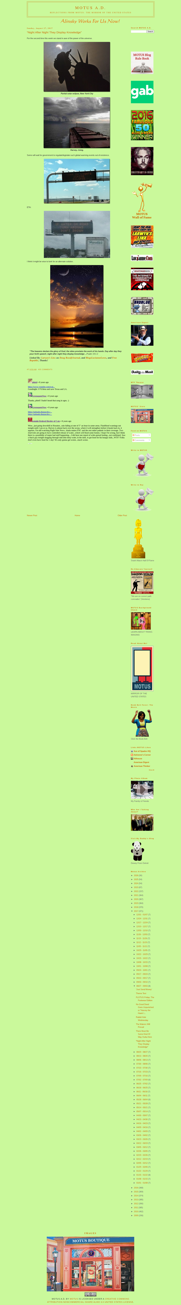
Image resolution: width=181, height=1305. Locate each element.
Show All (151, 770)
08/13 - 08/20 (142, 1056)
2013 (136, 1199)
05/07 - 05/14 (142, 1111)
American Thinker (142, 766)
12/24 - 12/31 (142, 918)
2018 (136, 907)
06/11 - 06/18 (142, 1091)
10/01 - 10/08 (142, 966)
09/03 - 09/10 (142, 982)
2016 (136, 1188)
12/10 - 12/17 (142, 926)
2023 (136, 887)
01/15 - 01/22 (142, 1175)
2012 (136, 1203)
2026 (136, 875)
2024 (136, 883)
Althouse (138, 758)
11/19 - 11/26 (142, 938)
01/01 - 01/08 (142, 1183)
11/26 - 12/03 (142, 934)
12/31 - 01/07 (142, 914)
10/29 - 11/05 (142, 950)
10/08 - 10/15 (142, 962)
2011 (136, 1207)
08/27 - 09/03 (142, 986)
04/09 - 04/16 (142, 1127)
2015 (136, 1192)
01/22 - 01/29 (142, 1171)
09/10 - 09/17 (142, 978)
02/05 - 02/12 (142, 1163)
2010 (136, 1211)
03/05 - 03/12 (142, 1147)
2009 (136, 1215)
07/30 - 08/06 (142, 1064)
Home (77, 515)
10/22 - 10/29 (142, 954)
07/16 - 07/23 (142, 1072)
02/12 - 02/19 (142, 1159)
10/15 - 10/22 (142, 958)
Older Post (122, 515)
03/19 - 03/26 (142, 1139)
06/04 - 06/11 (142, 1095)
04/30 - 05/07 (142, 1115)
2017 (136, 911)
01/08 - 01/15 (142, 1179)
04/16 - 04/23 (142, 1123)
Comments (139, 440)
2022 (136, 891)
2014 (136, 1195)
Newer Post (32, 515)
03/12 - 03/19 (142, 1143)
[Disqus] (77, 411)
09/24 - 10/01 (142, 970)
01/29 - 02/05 (142, 1167)
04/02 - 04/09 (142, 1131)
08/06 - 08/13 (142, 1060)
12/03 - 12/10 (142, 930)
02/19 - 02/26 (142, 1155)
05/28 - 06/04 (142, 1099)
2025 (136, 879)
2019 (136, 903)
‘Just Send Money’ (144, 989)
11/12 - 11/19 (142, 942)
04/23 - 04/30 (142, 1119)
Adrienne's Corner (142, 755)
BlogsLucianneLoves (96, 357)
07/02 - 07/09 (142, 1080)
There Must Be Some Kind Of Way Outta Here (144, 1034)
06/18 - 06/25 (142, 1087)
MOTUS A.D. (90, 7)
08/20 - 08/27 (142, 1052)
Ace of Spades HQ (142, 751)
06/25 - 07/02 (142, 1083)
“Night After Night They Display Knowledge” (54, 32)
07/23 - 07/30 (142, 1068)
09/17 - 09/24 (142, 974)
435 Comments (45, 369)
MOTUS (74, 1299)
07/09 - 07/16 (142, 1076)
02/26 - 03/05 (142, 1151)
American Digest (141, 762)
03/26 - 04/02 (142, 1135)
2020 (136, 899)
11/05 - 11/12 (142, 946)
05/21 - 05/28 (142, 1103)
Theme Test (141, 993)
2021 (136, 895)
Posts (137, 435)
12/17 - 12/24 (142, 922)
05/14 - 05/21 (142, 1107)
